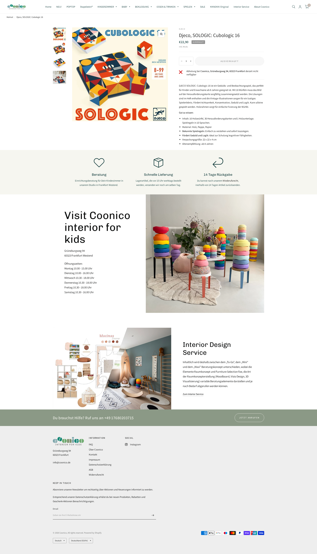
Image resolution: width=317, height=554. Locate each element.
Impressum (94, 459)
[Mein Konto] (300, 7)
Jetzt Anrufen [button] (249, 417)
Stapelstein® (86, 6)
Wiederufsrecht (230, 180)
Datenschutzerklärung (100, 464)
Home (48, 6)
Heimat (10, 17)
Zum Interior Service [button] (193, 394)
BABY (124, 6)
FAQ (91, 444)
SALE (202, 6)
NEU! (59, 6)
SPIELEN (187, 6)
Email (55, 508)
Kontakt (93, 454)
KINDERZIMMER (106, 6)
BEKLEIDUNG (142, 6)
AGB (91, 469)
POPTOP (71, 6)
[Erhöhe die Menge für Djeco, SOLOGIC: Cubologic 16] (190, 61)
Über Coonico (96, 449)
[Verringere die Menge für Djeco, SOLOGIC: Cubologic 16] (181, 61)
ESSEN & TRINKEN (166, 6)
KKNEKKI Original (219, 6)
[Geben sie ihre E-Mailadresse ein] (152, 515)
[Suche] (293, 7)
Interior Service (241, 6)
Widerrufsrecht (96, 474)
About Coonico (261, 6)
